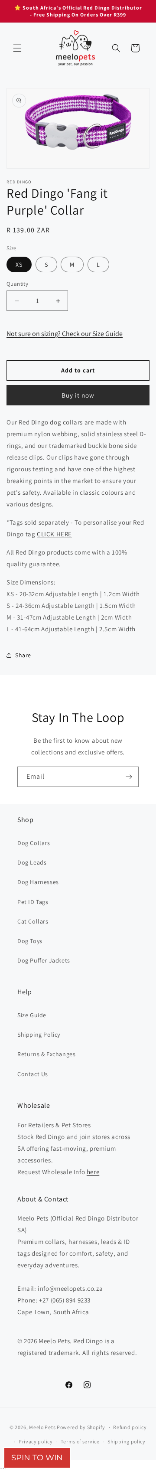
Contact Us (32, 1074)
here (93, 1172)
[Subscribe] (128, 777)
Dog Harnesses (38, 882)
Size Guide (31, 1015)
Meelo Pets (42, 1427)
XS (19, 264)
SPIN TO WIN (37, 1457)
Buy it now (78, 395)
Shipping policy (126, 1441)
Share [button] (23, 655)
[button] (17, 48)
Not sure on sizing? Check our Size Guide (64, 333)
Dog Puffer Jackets (43, 960)
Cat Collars (33, 921)
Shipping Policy (38, 1034)
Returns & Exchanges (46, 1054)
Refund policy (129, 1427)
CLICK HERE (54, 534)
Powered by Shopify (81, 1427)
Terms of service (80, 1441)
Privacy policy (36, 1441)
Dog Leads (31, 862)
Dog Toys (29, 941)
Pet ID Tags (33, 902)
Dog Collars (33, 843)
